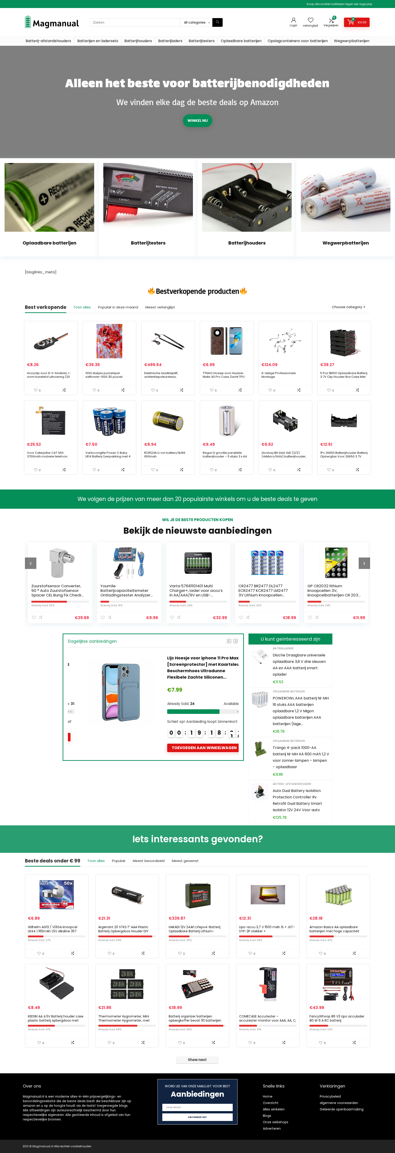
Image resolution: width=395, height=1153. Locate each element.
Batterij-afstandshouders (48, 41)
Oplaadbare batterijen (241, 41)
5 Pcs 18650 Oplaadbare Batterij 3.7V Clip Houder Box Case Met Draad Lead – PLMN (343, 377)
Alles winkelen (274, 1109)
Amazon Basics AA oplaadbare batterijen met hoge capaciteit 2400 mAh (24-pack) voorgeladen (337, 931)
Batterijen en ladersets (97, 41)
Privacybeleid (330, 1096)
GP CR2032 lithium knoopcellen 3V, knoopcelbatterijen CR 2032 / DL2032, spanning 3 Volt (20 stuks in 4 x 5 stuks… (333, 595)
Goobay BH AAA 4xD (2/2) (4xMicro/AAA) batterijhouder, (284, 455)
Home (267, 1096)
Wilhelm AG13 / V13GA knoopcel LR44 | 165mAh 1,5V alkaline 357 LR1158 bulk (52, 931)
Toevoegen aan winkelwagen (194, 748)
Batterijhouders (138, 41)
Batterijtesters (202, 41)
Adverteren (272, 1128)
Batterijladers (170, 41)
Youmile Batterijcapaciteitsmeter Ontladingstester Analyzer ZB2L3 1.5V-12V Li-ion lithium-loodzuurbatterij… (127, 595)
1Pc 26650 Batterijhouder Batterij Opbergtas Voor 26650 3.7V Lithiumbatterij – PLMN (344, 456)
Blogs (267, 1115)
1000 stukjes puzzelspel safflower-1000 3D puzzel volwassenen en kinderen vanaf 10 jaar (109, 378)
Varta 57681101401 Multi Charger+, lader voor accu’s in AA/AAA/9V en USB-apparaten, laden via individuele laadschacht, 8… (195, 595)
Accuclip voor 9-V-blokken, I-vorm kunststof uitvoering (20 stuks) (49, 377)
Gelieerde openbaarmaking (341, 1109)
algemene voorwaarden (339, 1103)
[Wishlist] (310, 20)
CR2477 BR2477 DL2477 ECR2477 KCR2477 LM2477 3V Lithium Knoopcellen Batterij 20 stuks (262, 592)
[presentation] (30, 563)
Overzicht (270, 1103)
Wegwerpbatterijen (351, 41)
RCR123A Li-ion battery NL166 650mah (164, 455)
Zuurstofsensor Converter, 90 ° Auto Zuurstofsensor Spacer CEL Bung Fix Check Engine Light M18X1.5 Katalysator (55, 595)
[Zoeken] (217, 22)
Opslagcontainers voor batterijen (298, 41)
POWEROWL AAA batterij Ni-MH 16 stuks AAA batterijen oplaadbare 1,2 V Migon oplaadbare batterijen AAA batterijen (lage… (301, 711)
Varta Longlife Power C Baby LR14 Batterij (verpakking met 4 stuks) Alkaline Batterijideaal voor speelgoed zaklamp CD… (108, 458)
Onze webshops (275, 1122)
